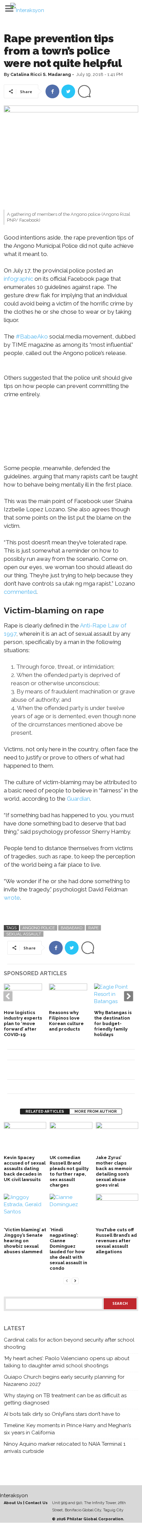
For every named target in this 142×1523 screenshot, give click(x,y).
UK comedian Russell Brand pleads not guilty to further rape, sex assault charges (69, 1171)
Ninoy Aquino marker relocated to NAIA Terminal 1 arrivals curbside (64, 1447)
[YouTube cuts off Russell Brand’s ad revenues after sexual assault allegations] (117, 1209)
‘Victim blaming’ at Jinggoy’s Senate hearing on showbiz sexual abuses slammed (25, 1240)
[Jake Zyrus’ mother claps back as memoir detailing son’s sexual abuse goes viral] (117, 1138)
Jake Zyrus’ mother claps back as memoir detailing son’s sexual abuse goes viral (114, 1171)
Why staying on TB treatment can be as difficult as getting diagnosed (65, 1399)
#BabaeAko (32, 336)
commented (20, 591)
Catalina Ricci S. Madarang (40, 74)
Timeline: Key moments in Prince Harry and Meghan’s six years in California (67, 1429)
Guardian (78, 798)
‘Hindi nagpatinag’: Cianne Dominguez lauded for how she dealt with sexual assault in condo (68, 1249)
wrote (12, 897)
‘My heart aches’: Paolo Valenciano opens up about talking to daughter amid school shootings (66, 1362)
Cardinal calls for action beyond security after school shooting (69, 1343)
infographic (18, 278)
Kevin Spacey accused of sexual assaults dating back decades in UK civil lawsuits (24, 1168)
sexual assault (23, 934)
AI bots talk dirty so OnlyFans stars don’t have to (62, 1414)
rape (93, 927)
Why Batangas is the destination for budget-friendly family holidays (113, 1023)
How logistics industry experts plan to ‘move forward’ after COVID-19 (23, 1023)
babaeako (71, 927)
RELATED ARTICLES (45, 1111)
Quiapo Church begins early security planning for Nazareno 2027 (64, 1380)
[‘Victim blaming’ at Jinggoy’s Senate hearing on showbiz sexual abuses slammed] (25, 1209)
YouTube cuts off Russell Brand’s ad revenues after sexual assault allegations (116, 1240)
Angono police (38, 927)
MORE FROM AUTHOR (95, 1111)
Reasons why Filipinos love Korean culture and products (66, 1021)
